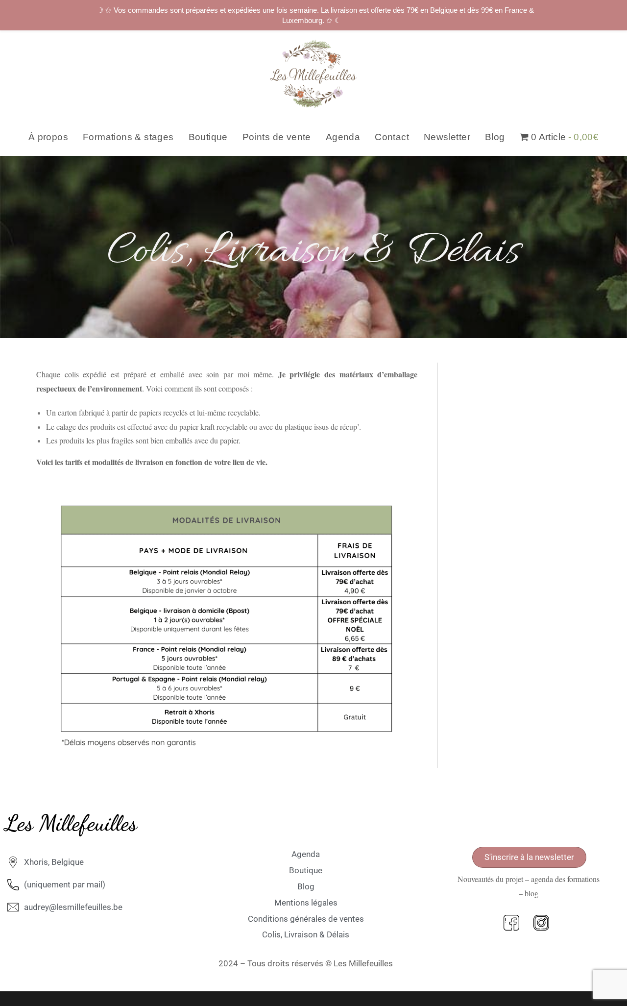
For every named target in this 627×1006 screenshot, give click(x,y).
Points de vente (276, 137)
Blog (495, 137)
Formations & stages (128, 137)
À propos (48, 137)
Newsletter (447, 137)
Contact (392, 137)
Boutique (208, 137)
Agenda (343, 137)
